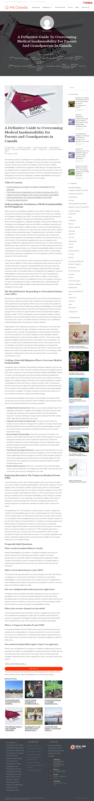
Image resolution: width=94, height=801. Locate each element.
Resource (71, 224)
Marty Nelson (47, 31)
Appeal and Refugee (74, 187)
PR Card (70, 277)
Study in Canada (34, 745)
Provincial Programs (74, 281)
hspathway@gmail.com (60, 777)
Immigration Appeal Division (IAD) (78, 190)
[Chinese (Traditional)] (91, 2)
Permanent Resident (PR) (60, 58)
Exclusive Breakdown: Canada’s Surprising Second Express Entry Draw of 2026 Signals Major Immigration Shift (81, 120)
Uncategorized (72, 311)
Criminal (70, 244)
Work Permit (72, 307)
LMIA (69, 294)
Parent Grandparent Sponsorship (66, 66)
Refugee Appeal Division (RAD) (77, 203)
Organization (72, 213)
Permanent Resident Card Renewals (36, 766)
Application (18, 58)
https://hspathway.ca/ (60, 784)
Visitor (70, 304)
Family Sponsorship (36, 58)
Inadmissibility (45, 58)
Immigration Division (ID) (75, 193)
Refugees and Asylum (35, 770)
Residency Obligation (74, 284)
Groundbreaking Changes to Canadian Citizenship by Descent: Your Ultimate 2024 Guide (82, 137)
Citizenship (71, 231)
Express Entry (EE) (34, 762)
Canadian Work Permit (36, 748)
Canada (24, 66)
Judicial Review (72, 197)
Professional (72, 220)
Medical (53, 58)
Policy (67, 58)
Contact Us (33, 668)
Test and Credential (74, 227)
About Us (78, 798)
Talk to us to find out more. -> (16, 664)
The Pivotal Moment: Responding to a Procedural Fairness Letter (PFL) (32, 192)
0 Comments (78, 110)
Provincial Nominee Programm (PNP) (34, 758)
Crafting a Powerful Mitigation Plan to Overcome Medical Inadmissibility (33, 195)
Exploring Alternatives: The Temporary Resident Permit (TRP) (29, 197)
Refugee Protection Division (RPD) (78, 207)
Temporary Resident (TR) (78, 58)
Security (70, 257)
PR (85, 66)
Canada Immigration (27, 58)
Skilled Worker (72, 287)
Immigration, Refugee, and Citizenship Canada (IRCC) (41, 66)
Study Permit (72, 297)
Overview (71, 200)
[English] (84, 2)
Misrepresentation (73, 250)
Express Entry (72, 267)
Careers (86, 798)
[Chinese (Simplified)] (89, 2)
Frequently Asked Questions (17, 200)
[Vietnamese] (86, 2)
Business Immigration (74, 264)
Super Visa (72, 58)
